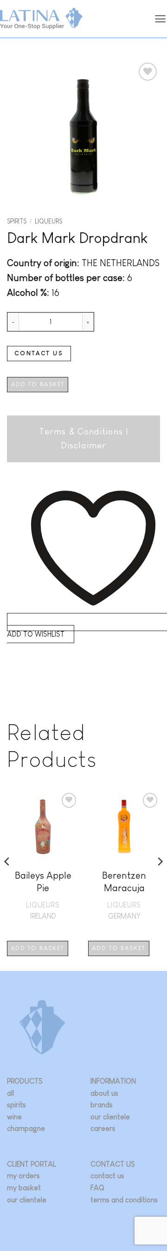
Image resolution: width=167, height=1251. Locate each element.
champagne (26, 1128)
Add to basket (37, 384)
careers (103, 1128)
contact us (107, 1176)
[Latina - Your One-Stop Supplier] (41, 19)
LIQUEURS (48, 221)
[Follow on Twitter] (111, 1214)
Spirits (16, 221)
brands (101, 1105)
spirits (16, 1105)
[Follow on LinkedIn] (124, 1214)
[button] (160, 18)
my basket (24, 1188)
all (10, 1093)
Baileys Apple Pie (43, 881)
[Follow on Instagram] (97, 1214)
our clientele (110, 1117)
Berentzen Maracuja (124, 881)
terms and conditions (124, 1200)
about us (104, 1093)
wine (14, 1117)
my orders (23, 1176)
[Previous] (7, 880)
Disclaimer (83, 445)
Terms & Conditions (81, 431)
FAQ (97, 1188)
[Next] (159, 880)
